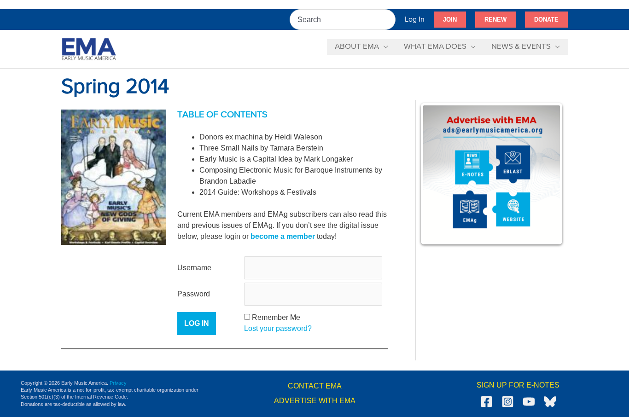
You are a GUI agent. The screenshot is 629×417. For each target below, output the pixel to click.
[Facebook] (486, 401)
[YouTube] (529, 401)
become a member (282, 236)
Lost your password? (278, 328)
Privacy (118, 383)
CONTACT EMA (315, 386)
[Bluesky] (550, 401)
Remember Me (276, 317)
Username (194, 268)
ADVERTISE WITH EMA (314, 401)
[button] (450, 20)
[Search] (389, 19)
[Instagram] (507, 401)
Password (193, 294)
